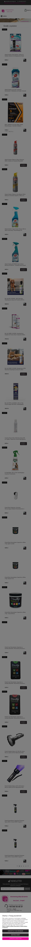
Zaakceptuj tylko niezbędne (15, 930)
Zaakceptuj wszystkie (16, 938)
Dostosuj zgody (15, 934)
